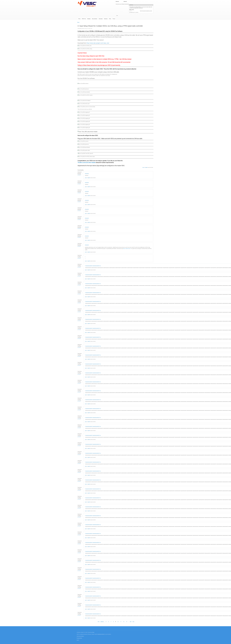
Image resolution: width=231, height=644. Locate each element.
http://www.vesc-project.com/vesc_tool (98, 43)
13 (126, 621)
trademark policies (101, 634)
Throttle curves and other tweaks (87, 162)
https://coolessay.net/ (126, 248)
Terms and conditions (80, 636)
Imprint (78, 640)
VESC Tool (84, 18)
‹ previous (102, 621)
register (146, 167)
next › (131, 621)
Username (117, 1)
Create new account (119, 4)
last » (134, 621)
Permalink (79, 192)
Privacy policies (79, 638)
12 (123, 621)
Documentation (94, 18)
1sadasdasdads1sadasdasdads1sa (93, 265)
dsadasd (87, 173)
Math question (131, 9)
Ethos (110, 18)
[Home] (87, 4)
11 (120, 621)
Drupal (93, 632)
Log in (143, 167)
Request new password (125, 4)
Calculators (101, 18)
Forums (114, 18)
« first (98, 621)
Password (125, 1)
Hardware (88, 18)
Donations (106, 18)
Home (79, 18)
